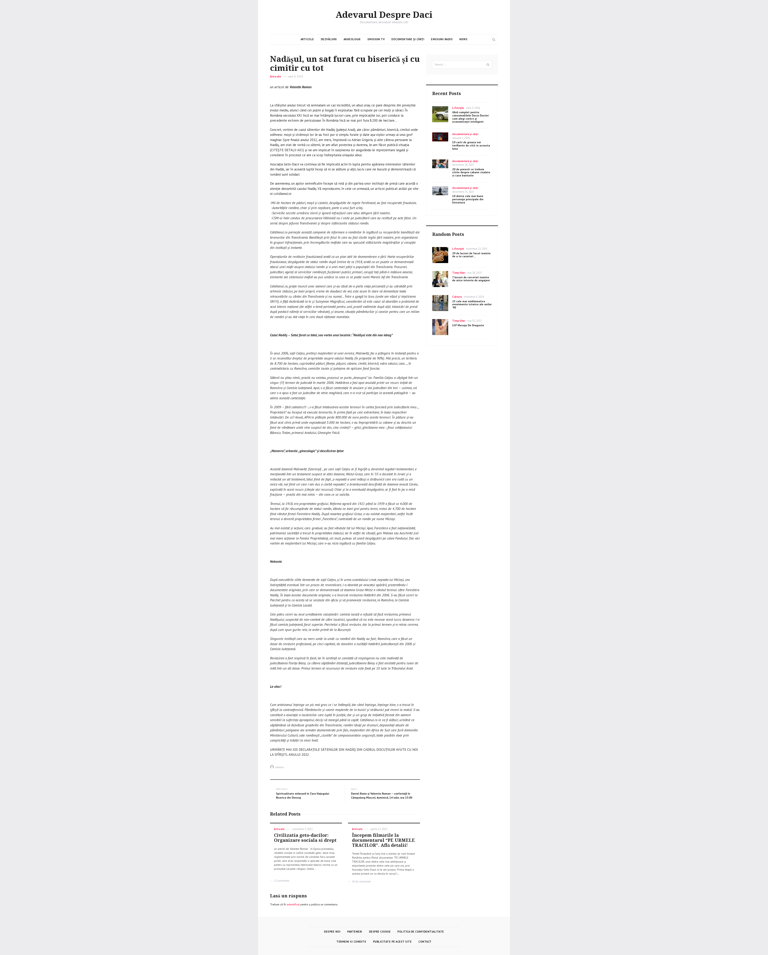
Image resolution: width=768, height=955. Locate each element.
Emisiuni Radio (442, 39)
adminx (279, 767)
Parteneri (354, 931)
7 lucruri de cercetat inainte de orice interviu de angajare (471, 278)
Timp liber (458, 272)
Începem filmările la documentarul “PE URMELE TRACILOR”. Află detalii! (383, 840)
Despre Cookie (380, 931)
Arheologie (352, 39)
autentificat (293, 904)
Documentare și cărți (407, 39)
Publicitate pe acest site (392, 941)
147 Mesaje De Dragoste (468, 325)
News (463, 39)
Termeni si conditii (351, 941)
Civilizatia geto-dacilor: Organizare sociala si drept (305, 838)
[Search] (488, 65)
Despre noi (332, 931)
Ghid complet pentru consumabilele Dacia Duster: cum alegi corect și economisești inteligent (470, 116)
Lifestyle (458, 108)
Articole (307, 39)
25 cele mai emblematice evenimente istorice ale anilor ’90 (472, 304)
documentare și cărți (465, 134)
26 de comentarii (361, 881)
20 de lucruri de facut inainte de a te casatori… (471, 254)
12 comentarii (281, 880)
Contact (425, 941)
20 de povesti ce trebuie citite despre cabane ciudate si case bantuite (471, 172)
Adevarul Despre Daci (384, 15)
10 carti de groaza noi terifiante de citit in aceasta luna (471, 145)
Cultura (457, 296)
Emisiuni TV (376, 39)
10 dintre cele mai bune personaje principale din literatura (467, 199)
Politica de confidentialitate (420, 931)
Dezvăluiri (329, 39)
